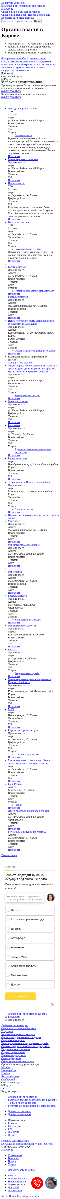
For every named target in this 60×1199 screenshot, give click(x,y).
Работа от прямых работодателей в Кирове (32, 1099)
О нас (11, 1135)
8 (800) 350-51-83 (11, 91)
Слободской (8, 1079)
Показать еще (9, 855)
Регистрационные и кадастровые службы (24, 1043)
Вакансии (21, 14)
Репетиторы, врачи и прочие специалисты (32, 1105)
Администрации (36, 58)
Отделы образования (13, 1052)
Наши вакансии (17, 1181)
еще (48, 14)
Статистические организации (18, 61)
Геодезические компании (15, 1049)
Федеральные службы (13, 58)
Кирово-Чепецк (10, 1076)
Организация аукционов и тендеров (35, 350)
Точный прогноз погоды (22, 1102)
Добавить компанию (19, 1111)
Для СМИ (13, 1132)
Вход (31, 17)
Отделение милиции (44, 64)
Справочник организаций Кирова (27, 1013)
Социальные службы (13, 1040)
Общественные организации (17, 1061)
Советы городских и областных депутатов (25, 1046)
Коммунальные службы (28, 249)
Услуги (41, 14)
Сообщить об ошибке (13, 1028)
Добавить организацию (14, 17)
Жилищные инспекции (28, 619)
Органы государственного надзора (23, 69)
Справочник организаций (23, 1096)
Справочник (8, 14)
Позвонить (14, 156)
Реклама (31, 1028)
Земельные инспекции (27, 395)
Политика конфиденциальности (15, 1142)
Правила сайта (9, 1140)
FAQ (10, 1129)
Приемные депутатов (27, 754)
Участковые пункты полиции (18, 67)
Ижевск (5, 1073)
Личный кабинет (17, 1178)
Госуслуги (14, 1016)
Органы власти (23, 135)
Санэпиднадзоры (11, 1058)
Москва (5, 1067)
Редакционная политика (40, 1143)
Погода (32, 14)
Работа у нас (15, 1126)
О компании (15, 1190)
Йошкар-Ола (8, 1070)
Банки (18, 804)
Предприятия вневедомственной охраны (26, 63)
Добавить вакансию (19, 1114)
